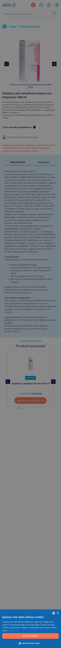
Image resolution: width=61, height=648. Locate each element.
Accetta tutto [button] (30, 636)
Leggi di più (13, 630)
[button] (30, 643)
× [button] (58, 613)
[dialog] (30, 324)
